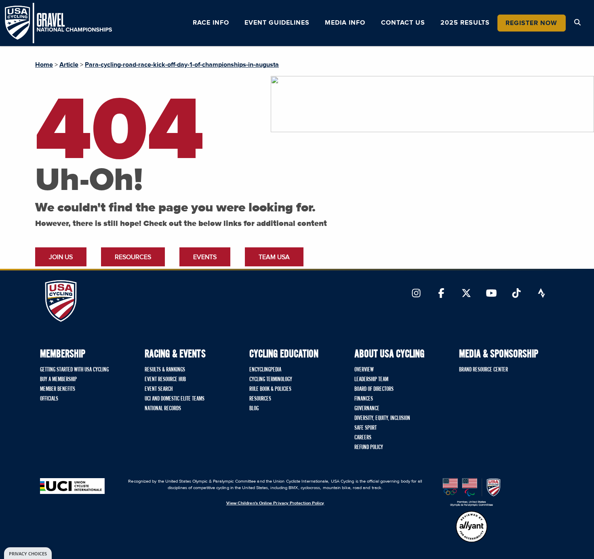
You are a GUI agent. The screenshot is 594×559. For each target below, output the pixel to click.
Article (68, 64)
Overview (364, 370)
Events (205, 257)
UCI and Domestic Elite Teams (174, 399)
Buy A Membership (58, 379)
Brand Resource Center (483, 370)
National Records (163, 408)
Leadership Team (371, 379)
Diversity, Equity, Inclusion (382, 418)
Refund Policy (368, 447)
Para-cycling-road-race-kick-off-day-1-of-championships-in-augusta (182, 64)
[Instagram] (416, 294)
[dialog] (28, 553)
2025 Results (465, 22)
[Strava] (541, 294)
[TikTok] (516, 294)
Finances (363, 399)
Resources (133, 257)
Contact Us (403, 22)
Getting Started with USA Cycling (74, 370)
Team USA (274, 257)
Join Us (61, 257)
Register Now (531, 23)
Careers (362, 438)
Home (44, 64)
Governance (366, 408)
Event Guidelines (277, 22)
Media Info (345, 22)
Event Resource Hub (165, 379)
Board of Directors (374, 389)
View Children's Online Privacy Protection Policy (275, 503)
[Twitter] (466, 294)
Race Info (211, 22)
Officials (49, 399)
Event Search (159, 389)
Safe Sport (365, 428)
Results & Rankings (165, 370)
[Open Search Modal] (577, 23)
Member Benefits (57, 389)
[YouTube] (491, 294)
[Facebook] (441, 294)
